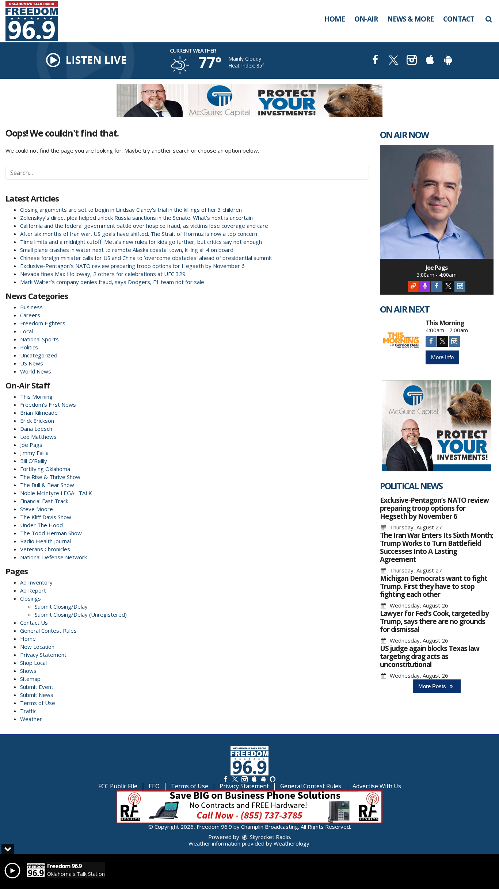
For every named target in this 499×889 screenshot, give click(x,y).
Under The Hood (41, 525)
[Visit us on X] (393, 60)
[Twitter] (448, 286)
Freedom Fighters (42, 323)
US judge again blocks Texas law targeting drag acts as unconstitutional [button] (429, 656)
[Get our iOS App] (254, 779)
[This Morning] (401, 340)
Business (31, 307)
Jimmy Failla (34, 452)
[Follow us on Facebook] (225, 779)
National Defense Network (53, 557)
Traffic (28, 710)
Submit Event (36, 686)
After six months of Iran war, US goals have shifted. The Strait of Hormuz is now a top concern (138, 233)
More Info (442, 357)
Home (334, 19)
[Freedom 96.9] (37, 20)
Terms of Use (37, 702)
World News (35, 371)
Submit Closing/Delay (61, 606)
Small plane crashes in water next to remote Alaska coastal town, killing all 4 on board (126, 249)
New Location (37, 646)
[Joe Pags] (437, 202)
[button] (489, 19)
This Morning (36, 396)
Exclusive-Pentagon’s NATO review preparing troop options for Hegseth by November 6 (132, 265)
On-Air (366, 19)
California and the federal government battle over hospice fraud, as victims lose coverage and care (144, 225)
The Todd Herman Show (51, 533)
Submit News (36, 694)
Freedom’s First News (48, 404)
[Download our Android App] (448, 60)
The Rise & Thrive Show (50, 476)
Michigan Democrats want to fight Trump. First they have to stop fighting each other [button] (433, 586)
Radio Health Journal (45, 541)
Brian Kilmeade (39, 412)
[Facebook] (436, 286)
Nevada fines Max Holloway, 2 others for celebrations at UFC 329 (103, 273)
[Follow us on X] (235, 779)
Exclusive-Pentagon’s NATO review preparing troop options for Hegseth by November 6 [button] (434, 508)
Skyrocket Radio (269, 836)
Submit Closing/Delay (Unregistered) (81, 614)
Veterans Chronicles (45, 549)
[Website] (413, 286)
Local (26, 331)
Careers (30, 315)
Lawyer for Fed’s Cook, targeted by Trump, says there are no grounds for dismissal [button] (434, 621)
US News (31, 363)
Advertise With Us (377, 786)
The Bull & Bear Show (47, 484)
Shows (28, 670)
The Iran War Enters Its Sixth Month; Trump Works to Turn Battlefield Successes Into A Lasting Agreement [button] (436, 547)
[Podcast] (424, 286)
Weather (31, 719)
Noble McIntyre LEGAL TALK (56, 493)
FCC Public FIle (117, 786)
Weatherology (291, 843)
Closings (30, 598)
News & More (410, 19)
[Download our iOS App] (430, 60)
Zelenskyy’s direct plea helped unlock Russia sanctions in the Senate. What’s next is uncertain (136, 217)
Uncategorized (38, 355)
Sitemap (30, 678)
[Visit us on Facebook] (375, 60)
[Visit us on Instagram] (411, 60)
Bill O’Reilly (33, 460)
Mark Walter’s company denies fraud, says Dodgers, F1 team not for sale (112, 282)
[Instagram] (459, 286)
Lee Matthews (38, 436)
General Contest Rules (48, 630)
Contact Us (34, 622)
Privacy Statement (43, 654)
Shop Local (33, 662)
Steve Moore (36, 509)
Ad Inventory (36, 582)
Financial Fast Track (44, 501)
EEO (154, 786)
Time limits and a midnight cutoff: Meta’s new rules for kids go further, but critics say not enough (141, 241)
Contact (458, 19)
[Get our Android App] (263, 779)
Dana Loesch (36, 428)
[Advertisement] (249, 100)
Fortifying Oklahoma (45, 468)
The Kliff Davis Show (45, 517)
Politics (29, 347)
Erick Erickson (37, 420)
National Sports (39, 339)
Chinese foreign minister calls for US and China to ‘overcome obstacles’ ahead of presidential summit (146, 257)
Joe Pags (31, 444)
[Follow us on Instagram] (244, 779)
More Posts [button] (432, 686)
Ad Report (33, 590)
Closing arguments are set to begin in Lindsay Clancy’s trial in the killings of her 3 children (131, 209)
